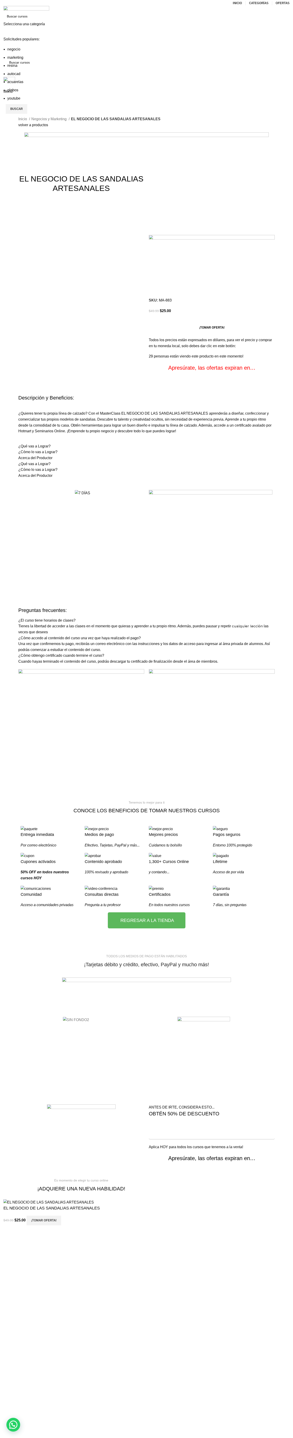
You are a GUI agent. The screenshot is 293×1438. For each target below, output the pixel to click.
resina (12, 65)
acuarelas (15, 82)
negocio (13, 49)
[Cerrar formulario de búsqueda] (5, 5)
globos (12, 90)
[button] (13, 1425)
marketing (15, 57)
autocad (13, 74)
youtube (13, 98)
